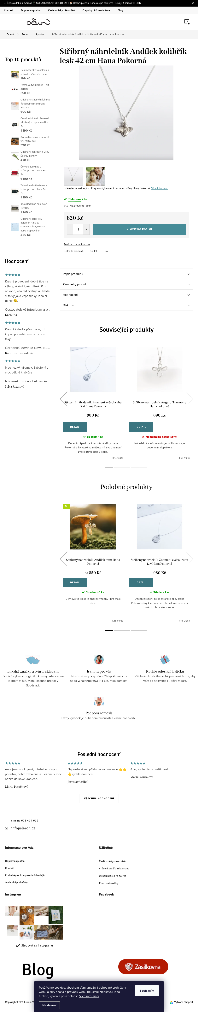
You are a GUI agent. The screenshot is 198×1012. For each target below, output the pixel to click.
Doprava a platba (30, 10)
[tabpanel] (93, 403)
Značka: (77, 244)
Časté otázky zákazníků (61, 10)
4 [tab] (135, 630)
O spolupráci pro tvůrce (96, 10)
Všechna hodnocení (99, 798)
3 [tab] (126, 630)
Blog (120, 10)
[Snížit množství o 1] (70, 229)
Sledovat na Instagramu (37, 945)
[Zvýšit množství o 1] (86, 229)
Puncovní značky (108, 883)
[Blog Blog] (49, 972)
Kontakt (8, 10)
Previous (63, 399)
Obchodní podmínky (16, 882)
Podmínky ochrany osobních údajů (25, 875)
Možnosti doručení (81, 206)
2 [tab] (118, 630)
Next (189, 399)
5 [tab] (143, 630)
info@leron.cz (23, 828)
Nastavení (49, 1005)
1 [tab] (109, 630)
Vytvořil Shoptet (183, 1002)
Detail (74, 427)
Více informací (89, 996)
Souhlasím (147, 990)
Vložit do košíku (139, 229)
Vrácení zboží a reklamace (114, 868)
